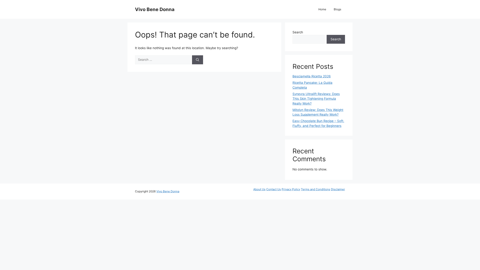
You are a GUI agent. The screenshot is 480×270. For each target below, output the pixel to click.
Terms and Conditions (315, 189)
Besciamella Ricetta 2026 (311, 76)
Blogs (337, 9)
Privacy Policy (291, 189)
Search (297, 32)
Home (322, 9)
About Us (259, 189)
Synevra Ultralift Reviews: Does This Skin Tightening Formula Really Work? (316, 98)
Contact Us (273, 189)
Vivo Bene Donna (155, 9)
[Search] (197, 59)
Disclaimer (338, 189)
